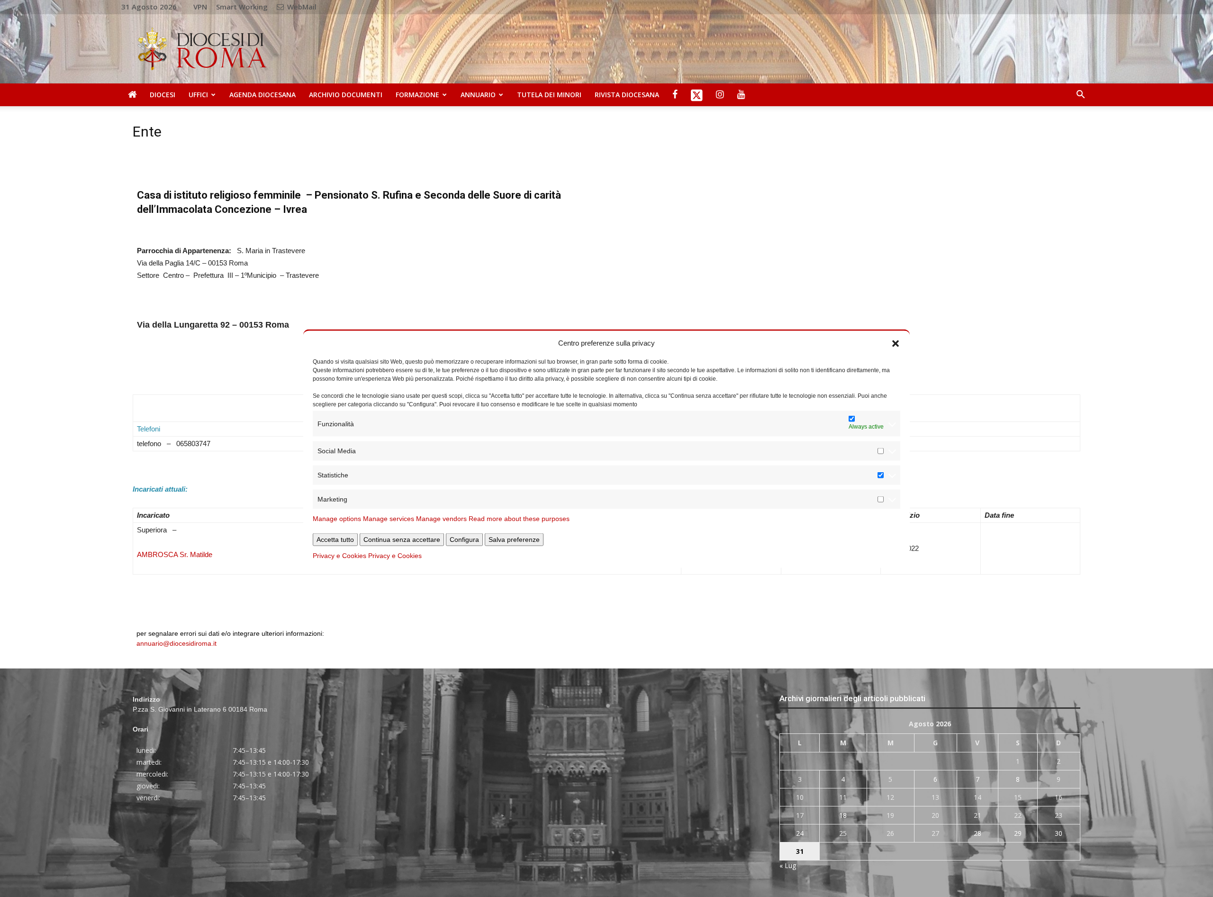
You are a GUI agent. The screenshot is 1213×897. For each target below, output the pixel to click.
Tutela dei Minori (549, 94)
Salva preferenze (514, 539)
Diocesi (162, 94)
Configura (464, 539)
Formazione (417, 94)
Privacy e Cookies (339, 555)
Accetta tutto (335, 539)
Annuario (478, 94)
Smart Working (242, 6)
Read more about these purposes (519, 518)
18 (843, 815)
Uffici (198, 94)
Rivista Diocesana (627, 94)
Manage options (337, 518)
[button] (895, 343)
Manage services (388, 518)
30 (1058, 833)
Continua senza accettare (401, 539)
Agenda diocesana (262, 94)
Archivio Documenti (345, 94)
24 (800, 833)
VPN (200, 6)
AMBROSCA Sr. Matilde (174, 554)
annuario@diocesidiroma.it (176, 643)
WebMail (301, 6)
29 (1018, 833)
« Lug (787, 865)
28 (977, 833)
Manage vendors (441, 518)
